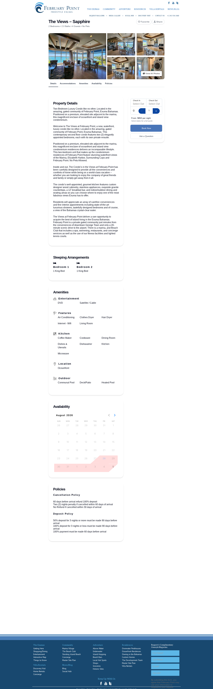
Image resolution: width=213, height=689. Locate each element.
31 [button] (104, 425)
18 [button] (77, 450)
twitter (110, 683)
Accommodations (68, 83)
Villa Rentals (127, 666)
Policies (108, 83)
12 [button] (86, 441)
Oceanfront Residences (131, 651)
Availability (97, 83)
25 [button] (76, 458)
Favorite (145, 22)
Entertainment (39, 654)
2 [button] (58, 433)
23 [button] (58, 458)
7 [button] (104, 433)
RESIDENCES (140, 9)
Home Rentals (39, 671)
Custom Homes (128, 657)
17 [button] (68, 450)
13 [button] (95, 441)
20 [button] (95, 450)
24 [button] (67, 458)
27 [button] (67, 425)
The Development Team (132, 660)
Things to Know (40, 660)
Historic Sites (98, 669)
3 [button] (68, 433)
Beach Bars (97, 657)
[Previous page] (109, 415)
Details (53, 83)
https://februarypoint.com (57, 7)
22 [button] (113, 450)
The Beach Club (69, 651)
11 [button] (77, 441)
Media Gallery (115, 16)
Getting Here (38, 648)
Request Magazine (96, 16)
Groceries (97, 666)
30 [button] (95, 425)
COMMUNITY (109, 9)
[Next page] (115, 415)
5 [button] (86, 433)
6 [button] (95, 433)
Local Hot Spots (99, 660)
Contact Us (159, 16)
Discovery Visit (144, 16)
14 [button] (104, 441)
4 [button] (77, 433)
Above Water (98, 648)
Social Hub (129, 16)
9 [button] (58, 441)
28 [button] (76, 425)
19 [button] (86, 450)
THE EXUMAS (93, 9)
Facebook (102, 683)
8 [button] (113, 433)
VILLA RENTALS (156, 9)
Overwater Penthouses (131, 648)
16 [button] (59, 450)
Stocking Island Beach (71, 654)
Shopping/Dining (40, 651)
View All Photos (152, 74)
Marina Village (68, 648)
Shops (95, 663)
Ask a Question (146, 136)
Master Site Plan (69, 660)
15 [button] (113, 441)
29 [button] (85, 425)
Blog (64, 668)
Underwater (97, 651)
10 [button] (68, 441)
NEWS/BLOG (173, 9)
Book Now (146, 128)
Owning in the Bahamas (132, 654)
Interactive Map (39, 657)
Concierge (37, 674)
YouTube (106, 683)
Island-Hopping (99, 654)
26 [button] (58, 425)
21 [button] (104, 450)
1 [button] (113, 425)
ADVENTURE (125, 9)
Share (159, 22)
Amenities (83, 83)
